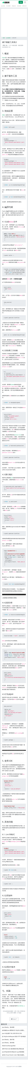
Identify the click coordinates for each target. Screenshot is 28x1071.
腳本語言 (24, 6)
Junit (12, 478)
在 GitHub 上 (21, 1006)
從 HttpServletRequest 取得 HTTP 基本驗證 (14, 1036)
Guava (12, 384)
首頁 (4, 38)
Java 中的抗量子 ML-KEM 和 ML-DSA (12, 1033)
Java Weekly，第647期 (8, 1039)
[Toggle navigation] (25, 2)
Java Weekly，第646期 (8, 1042)
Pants (3, 57)
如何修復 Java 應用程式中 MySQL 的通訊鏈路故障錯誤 (14, 1030)
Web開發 (8, 6)
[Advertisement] (14, 23)
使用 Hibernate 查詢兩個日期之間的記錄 (13, 1049)
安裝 (3, 115)
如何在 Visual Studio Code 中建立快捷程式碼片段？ (14, 1055)
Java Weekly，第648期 (8, 1027)
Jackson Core (17, 435)
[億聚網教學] (6, 2)
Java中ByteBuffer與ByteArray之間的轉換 (13, 1052)
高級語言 (14, 6)
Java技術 (3, 6)
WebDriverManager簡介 (9, 1046)
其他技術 (19, 6)
